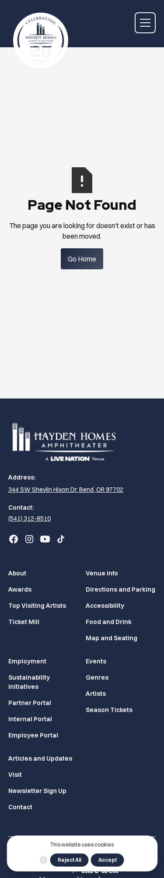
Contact (20, 807)
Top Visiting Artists (37, 606)
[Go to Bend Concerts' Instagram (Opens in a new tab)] (29, 539)
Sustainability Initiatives (29, 682)
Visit (15, 775)
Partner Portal (29, 703)
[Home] (38, 36)
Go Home (82, 258)
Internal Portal (30, 719)
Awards (19, 589)
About (17, 573)
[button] (145, 22)
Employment (27, 661)
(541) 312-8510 (29, 518)
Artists (96, 694)
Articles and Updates (40, 758)
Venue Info (102, 573)
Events (96, 661)
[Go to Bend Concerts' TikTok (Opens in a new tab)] (61, 539)
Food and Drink (109, 622)
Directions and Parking (120, 589)
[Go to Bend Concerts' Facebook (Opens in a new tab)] (13, 539)
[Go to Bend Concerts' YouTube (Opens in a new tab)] (45, 539)
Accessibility (105, 606)
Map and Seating (111, 638)
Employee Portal (33, 735)
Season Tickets (109, 710)
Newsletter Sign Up (37, 791)
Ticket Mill (23, 622)
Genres (97, 677)
